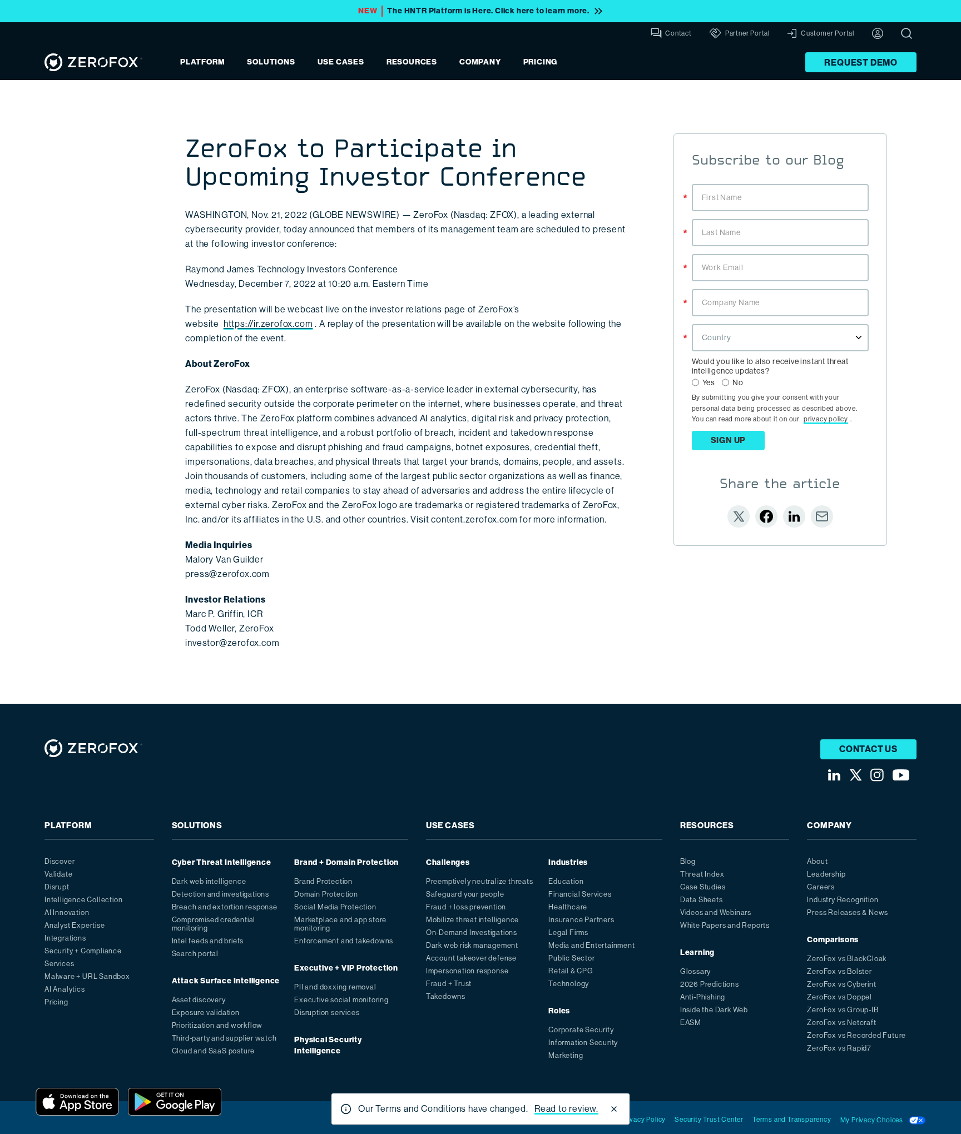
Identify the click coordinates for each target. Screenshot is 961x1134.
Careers (821, 887)
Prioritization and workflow (217, 1025)
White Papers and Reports (725, 925)
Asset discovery (199, 1000)
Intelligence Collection (83, 900)
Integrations (65, 938)
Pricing (540, 62)
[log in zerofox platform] (878, 33)
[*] (780, 183)
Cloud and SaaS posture (213, 1051)
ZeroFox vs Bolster (839, 971)
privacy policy (826, 419)
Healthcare (567, 907)
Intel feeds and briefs (208, 941)
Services (59, 963)
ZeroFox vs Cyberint (841, 984)
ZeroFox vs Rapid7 (839, 1048)
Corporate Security (580, 1030)
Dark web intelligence (209, 881)
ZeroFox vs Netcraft (841, 1022)
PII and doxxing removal (335, 987)
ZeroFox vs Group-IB (842, 1010)
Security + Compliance (83, 951)
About (817, 861)
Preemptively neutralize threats (479, 881)
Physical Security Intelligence (328, 1045)
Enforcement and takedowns (343, 941)
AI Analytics (64, 989)
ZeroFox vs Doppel (839, 997)
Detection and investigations (220, 894)
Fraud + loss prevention (466, 907)
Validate (58, 874)
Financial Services (579, 894)
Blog (688, 861)
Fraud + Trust (449, 983)
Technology (568, 983)
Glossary (695, 971)
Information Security (583, 1042)
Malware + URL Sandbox (87, 976)
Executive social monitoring (341, 1000)
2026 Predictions (709, 984)
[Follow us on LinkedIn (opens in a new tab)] (834, 775)
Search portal (195, 953)
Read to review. (566, 1108)
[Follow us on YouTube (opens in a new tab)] (901, 775)
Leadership (826, 874)
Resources (412, 62)
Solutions (271, 62)
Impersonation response (467, 971)
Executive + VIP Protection (346, 968)
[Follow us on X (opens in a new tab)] (855, 775)
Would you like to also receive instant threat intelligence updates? (770, 366)
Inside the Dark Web (714, 1010)
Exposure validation (206, 1012)
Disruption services (326, 1012)
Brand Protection (323, 881)
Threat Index (702, 874)
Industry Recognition (842, 900)
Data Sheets (701, 900)
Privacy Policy (643, 1119)
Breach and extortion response (225, 907)
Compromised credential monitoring (214, 924)
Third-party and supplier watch (224, 1038)
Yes (708, 382)
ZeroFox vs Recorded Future (856, 1035)
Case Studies (703, 887)
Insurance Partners (581, 920)
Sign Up (728, 440)
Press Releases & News (847, 912)
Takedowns (445, 996)
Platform (202, 62)
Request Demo (861, 62)
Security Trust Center (709, 1119)
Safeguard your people (465, 894)
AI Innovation (66, 912)
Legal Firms (568, 932)
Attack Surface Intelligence (226, 981)
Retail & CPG (570, 971)
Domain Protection (326, 894)
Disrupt (57, 887)
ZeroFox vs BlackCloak (846, 958)
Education (565, 881)
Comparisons (833, 939)
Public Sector (571, 958)
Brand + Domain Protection (346, 862)
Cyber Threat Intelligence (221, 862)
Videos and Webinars (715, 912)
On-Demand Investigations (471, 932)
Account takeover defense (471, 958)
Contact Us (868, 749)
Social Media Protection (335, 907)
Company (480, 62)
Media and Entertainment (591, 945)
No (738, 382)
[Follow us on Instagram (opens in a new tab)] (877, 775)
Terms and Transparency (791, 1119)
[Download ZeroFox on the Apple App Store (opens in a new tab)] (77, 1102)
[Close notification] (614, 1109)
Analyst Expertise (74, 925)
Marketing (565, 1055)
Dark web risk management (472, 945)
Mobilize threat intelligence (472, 920)
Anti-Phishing (702, 997)
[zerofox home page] (93, 62)
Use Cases (341, 62)
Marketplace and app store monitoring (340, 924)
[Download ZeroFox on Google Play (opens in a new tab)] (174, 1102)
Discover (59, 861)
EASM (690, 1022)
